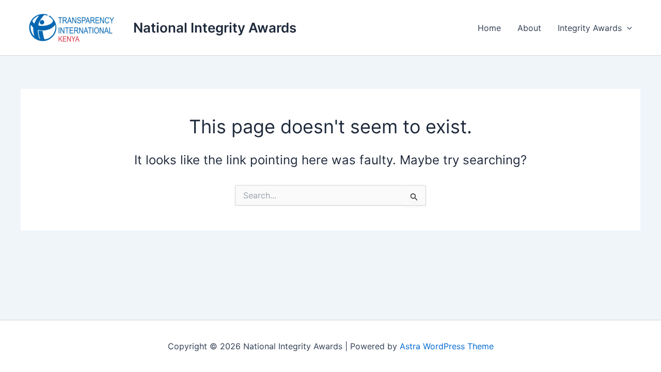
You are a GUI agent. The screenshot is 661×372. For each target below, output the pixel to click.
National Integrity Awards (214, 28)
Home (489, 28)
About (529, 28)
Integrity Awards (590, 28)
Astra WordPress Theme (447, 346)
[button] (627, 28)
